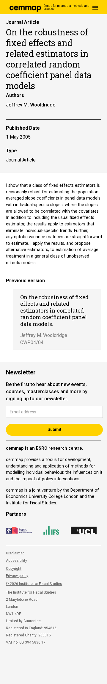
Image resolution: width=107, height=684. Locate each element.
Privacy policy (17, 576)
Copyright (13, 569)
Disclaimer (15, 553)
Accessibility (16, 561)
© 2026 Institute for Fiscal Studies (34, 584)
